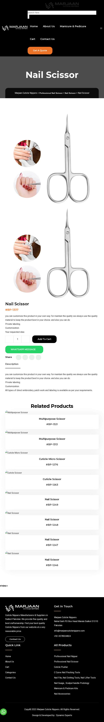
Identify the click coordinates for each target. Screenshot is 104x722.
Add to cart (44, 339)
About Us (49, 26)
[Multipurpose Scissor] (16, 412)
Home (34, 26)
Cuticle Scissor (52, 479)
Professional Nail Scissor (66, 661)
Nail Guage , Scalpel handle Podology (71, 683)
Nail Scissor (52, 499)
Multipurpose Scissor (52, 418)
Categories (10, 672)
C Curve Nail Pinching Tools (67, 672)
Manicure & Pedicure (73, 26)
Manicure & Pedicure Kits (66, 688)
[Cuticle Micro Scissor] (16, 453)
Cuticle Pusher (61, 667)
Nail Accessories (62, 694)
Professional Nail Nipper (65, 656)
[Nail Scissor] (12, 493)
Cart (32, 39)
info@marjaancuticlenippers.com (69, 630)
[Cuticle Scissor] (13, 473)
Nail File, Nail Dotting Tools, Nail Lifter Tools (75, 677)
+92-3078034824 (62, 636)
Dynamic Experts (64, 715)
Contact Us (47, 39)
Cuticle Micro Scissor (52, 459)
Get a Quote (40, 50)
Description (11, 364)
